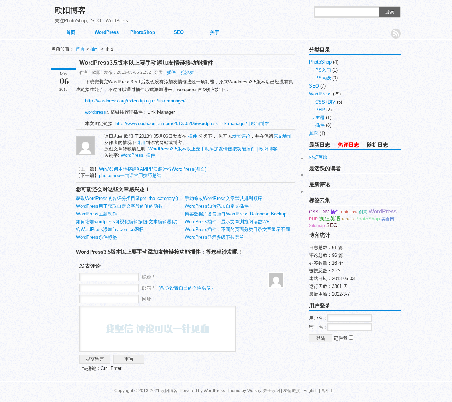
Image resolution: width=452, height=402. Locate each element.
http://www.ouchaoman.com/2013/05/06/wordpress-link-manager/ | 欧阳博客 (192, 123)
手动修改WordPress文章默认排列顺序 (223, 198)
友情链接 (291, 390)
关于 (214, 32)
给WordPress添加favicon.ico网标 (110, 229)
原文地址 (282, 136)
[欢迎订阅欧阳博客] (396, 34)
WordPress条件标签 (96, 237)
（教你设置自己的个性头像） (185, 288)
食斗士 (327, 390)
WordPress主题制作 (96, 214)
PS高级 (323, 78)
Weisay (254, 390)
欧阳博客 (70, 10)
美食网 (387, 219)
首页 (70, 32)
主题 (320, 117)
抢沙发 (187, 72)
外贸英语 (318, 157)
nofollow (349, 211)
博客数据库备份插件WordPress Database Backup (235, 214)
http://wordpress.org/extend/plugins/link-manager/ (135, 101)
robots (348, 219)
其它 (313, 133)
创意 (363, 211)
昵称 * (148, 277)
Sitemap (317, 225)
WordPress (107, 32)
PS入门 (323, 70)
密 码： (318, 327)
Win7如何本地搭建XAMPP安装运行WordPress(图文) (152, 169)
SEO (179, 32)
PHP (320, 109)
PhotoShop (142, 32)
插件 (95, 49)
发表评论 (241, 136)
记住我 (341, 338)
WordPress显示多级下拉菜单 (214, 237)
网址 (146, 299)
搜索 (389, 11)
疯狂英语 (329, 218)
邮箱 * (178, 288)
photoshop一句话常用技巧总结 (130, 175)
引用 (140, 142)
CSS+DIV (325, 102)
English (310, 390)
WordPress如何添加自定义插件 (217, 206)
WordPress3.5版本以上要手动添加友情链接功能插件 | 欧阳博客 (213, 149)
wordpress (95, 112)
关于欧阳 (271, 390)
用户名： (318, 318)
